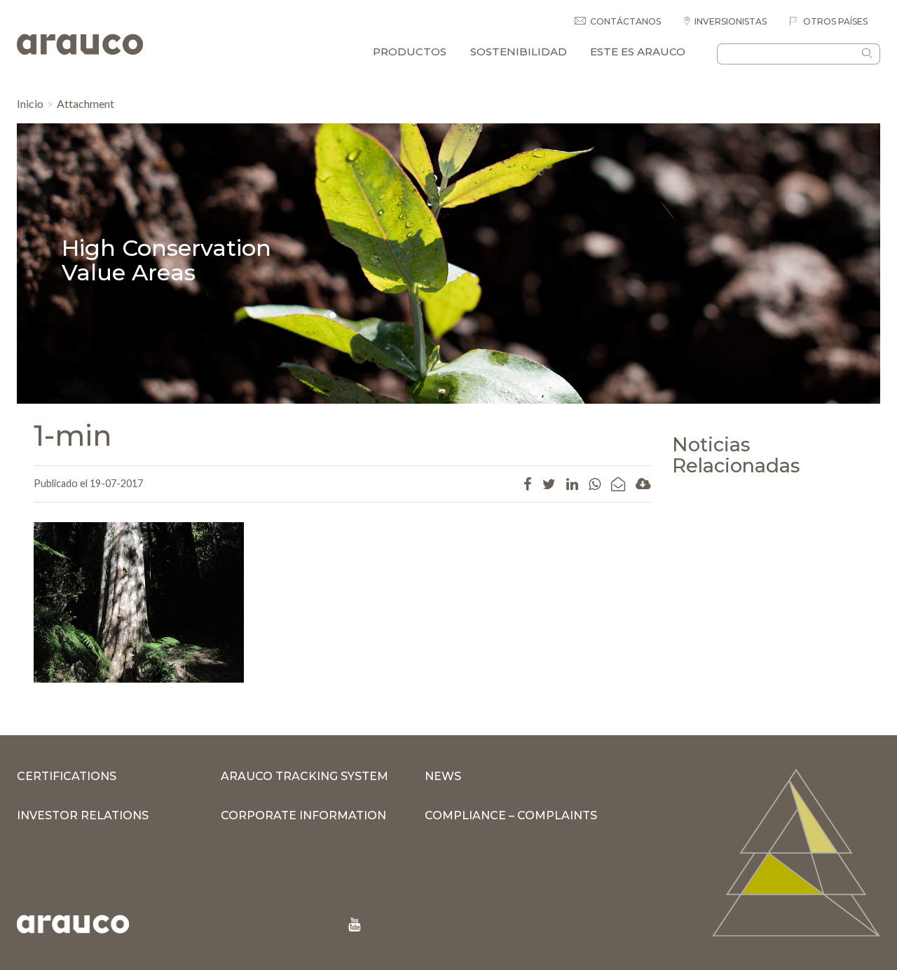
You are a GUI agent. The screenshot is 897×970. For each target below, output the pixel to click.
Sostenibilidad (518, 51)
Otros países (834, 21)
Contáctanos (625, 21)
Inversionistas (730, 21)
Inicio (30, 103)
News (443, 776)
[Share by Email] (618, 483)
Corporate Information (303, 815)
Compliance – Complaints (511, 815)
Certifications (66, 776)
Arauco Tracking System (304, 776)
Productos (409, 51)
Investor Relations (83, 815)
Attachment (85, 103)
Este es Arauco (637, 51)
